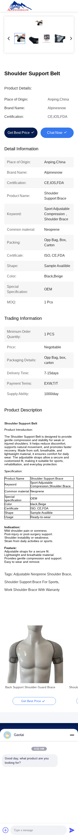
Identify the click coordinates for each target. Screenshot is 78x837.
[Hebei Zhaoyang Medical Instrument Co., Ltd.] (19, 6)
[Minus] (72, 735)
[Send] (71, 830)
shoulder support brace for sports (31, 582)
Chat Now (54, 132)
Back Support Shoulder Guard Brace (30, 687)
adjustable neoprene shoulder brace (42, 574)
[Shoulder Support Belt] (39, 23)
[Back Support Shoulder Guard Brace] (34, 654)
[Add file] (6, 830)
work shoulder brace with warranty (32, 590)
